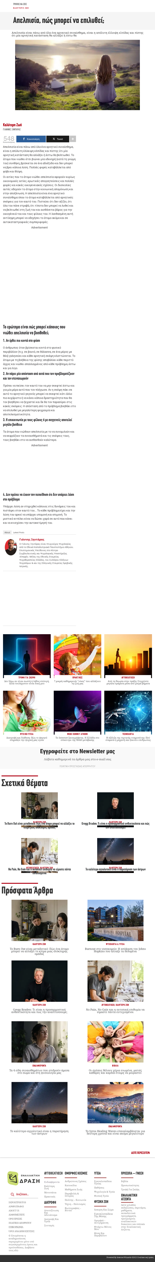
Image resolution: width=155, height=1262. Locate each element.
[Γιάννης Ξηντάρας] (11, 554)
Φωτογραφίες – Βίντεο (73, 1209)
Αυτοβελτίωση (108, 1005)
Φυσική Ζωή (101, 1202)
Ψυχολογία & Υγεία (115, 944)
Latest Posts (18, 532)
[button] (140, 1153)
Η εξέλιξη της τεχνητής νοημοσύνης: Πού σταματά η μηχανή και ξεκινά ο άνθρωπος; (128, 738)
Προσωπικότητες (130, 1185)
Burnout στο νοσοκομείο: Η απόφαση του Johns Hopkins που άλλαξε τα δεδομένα (115, 950)
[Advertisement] (39, 276)
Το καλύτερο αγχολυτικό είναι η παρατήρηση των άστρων (116, 869)
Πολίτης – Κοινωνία (75, 1199)
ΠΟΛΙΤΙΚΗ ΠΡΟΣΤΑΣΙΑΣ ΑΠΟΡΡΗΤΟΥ (77, 766)
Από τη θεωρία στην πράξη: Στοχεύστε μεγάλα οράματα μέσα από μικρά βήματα (128, 682)
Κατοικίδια (71, 1185)
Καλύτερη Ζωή (21, 8)
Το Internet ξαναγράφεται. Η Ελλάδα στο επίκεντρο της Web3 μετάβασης (77, 738)
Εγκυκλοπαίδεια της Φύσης (103, 1215)
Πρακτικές (49, 1196)
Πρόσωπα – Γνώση (132, 1173)
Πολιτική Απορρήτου (20, 1222)
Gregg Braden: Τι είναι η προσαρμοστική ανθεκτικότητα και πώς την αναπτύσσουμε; (39, 1011)
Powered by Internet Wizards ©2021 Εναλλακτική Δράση (130, 1257)
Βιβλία (115, 1066)
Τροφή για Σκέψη (130, 1189)
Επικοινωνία (16, 1227)
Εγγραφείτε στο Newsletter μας (77, 751)
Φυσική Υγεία (101, 1195)
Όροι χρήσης (15, 1218)
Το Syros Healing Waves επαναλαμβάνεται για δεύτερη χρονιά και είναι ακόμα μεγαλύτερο (115, 1132)
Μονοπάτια (50, 1192)
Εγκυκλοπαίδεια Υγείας (103, 1182)
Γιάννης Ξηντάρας (12, 129)
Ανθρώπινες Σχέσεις (75, 1181)
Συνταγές (49, 1225)
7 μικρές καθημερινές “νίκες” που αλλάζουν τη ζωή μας (77, 682)
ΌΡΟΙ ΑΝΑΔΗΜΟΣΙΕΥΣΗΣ (21, 1231)
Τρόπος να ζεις (20, 4)
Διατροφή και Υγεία (51, 1220)
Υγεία (97, 1173)
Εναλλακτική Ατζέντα (129, 1197)
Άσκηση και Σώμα (104, 1209)
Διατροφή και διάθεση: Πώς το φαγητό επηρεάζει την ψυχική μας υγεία (26, 738)
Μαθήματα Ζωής (73, 1189)
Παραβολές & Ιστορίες (72, 1194)
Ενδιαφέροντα (39, 1066)
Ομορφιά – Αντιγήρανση (101, 1221)
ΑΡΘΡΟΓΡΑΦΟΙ (16, 1206)
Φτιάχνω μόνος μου (102, 1228)
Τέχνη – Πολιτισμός (75, 1203)
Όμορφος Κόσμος (76, 1173)
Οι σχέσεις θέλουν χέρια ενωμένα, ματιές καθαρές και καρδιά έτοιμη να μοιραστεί (115, 1071)
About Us (14, 1210)
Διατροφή (50, 1203)
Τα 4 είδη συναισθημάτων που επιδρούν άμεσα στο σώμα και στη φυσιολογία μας (39, 1071)
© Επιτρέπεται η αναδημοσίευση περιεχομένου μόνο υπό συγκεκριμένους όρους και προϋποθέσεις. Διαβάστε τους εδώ (23, 1243)
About (7, 532)
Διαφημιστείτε (16, 1214)
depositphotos (17, 1202)
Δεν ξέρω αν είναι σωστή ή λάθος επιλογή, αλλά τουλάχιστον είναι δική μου (26, 682)
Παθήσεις (99, 1187)
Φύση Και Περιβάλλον (100, 1234)
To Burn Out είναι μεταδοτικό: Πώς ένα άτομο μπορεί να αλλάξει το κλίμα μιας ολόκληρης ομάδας (39, 951)
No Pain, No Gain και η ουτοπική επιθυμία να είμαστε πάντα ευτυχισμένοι (115, 1011)
